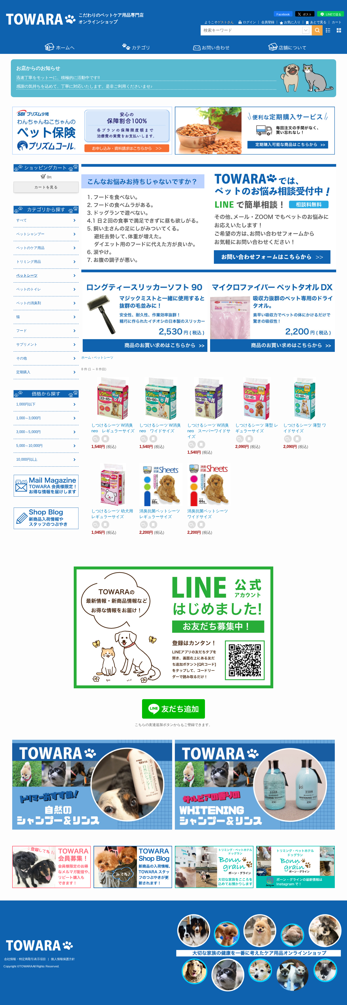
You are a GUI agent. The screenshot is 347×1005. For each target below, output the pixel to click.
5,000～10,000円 (29, 446)
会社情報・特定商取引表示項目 (25, 959)
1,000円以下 (26, 404)
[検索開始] (317, 30)
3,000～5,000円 (28, 432)
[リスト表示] (328, 30)
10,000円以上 (26, 459)
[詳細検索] (305, 30)
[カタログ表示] (338, 30)
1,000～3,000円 (28, 418)
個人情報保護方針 (63, 959)
